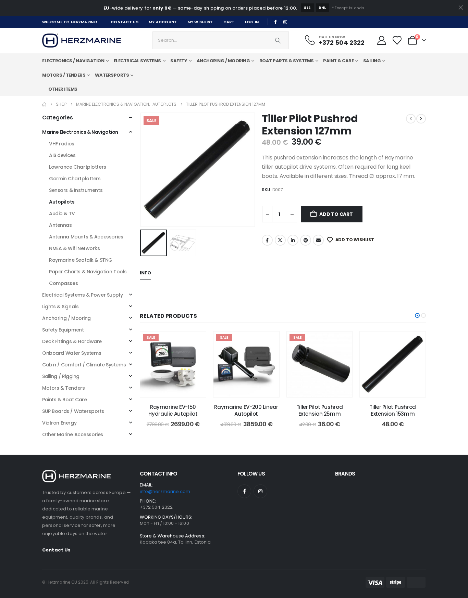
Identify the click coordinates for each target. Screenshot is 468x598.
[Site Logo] (81, 41)
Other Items (62, 89)
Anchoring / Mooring (66, 318)
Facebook (267, 240)
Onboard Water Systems (71, 353)
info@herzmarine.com (165, 491)
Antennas (60, 225)
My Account (163, 22)
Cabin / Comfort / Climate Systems (84, 364)
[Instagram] (285, 21)
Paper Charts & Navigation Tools (88, 271)
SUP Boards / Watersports (73, 411)
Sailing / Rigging (60, 376)
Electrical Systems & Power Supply (82, 294)
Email (318, 240)
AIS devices (62, 155)
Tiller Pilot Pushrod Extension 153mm (392, 410)
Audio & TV (62, 213)
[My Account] (381, 40)
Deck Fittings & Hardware (72, 341)
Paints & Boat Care (64, 399)
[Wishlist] (397, 40)
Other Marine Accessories (72, 434)
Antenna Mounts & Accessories (86, 236)
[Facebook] (275, 21)
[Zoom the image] (76, 474)
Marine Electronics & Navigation (80, 132)
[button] (141, 170)
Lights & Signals (60, 306)
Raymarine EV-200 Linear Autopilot (246, 410)
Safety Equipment (63, 329)
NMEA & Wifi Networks (74, 248)
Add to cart (336, 214)
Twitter (280, 240)
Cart (229, 22)
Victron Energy (59, 422)
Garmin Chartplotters (75, 178)
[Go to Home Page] (44, 104)
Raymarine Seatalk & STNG (80, 260)
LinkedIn (292, 240)
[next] (421, 119)
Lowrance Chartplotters (77, 167)
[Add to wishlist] (195, 341)
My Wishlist (200, 22)
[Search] (277, 40)
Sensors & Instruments (75, 190)
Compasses (63, 283)
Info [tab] (145, 273)
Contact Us (124, 22)
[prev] (411, 119)
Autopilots (62, 201)
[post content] (173, 364)
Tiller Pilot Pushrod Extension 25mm (319, 410)
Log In (252, 22)
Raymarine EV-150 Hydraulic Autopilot (172, 410)
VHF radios (61, 143)
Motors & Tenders (63, 388)
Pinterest (305, 240)
